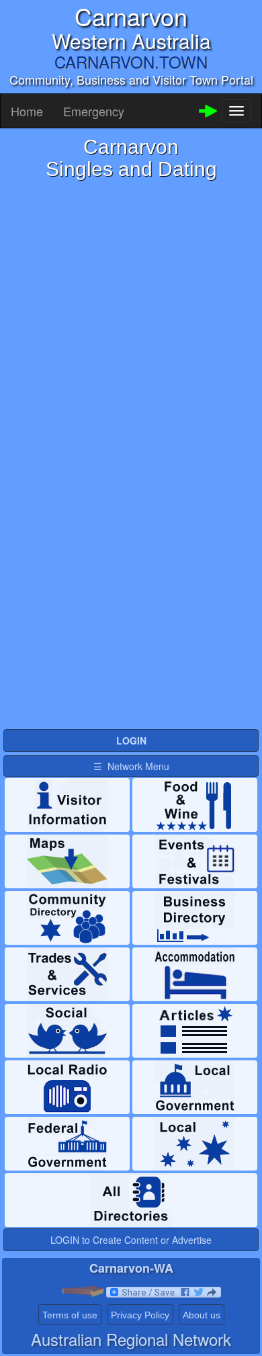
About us (201, 1315)
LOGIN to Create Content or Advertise (131, 1239)
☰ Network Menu (131, 766)
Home (27, 111)
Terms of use (69, 1315)
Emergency (93, 111)
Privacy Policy (140, 1315)
